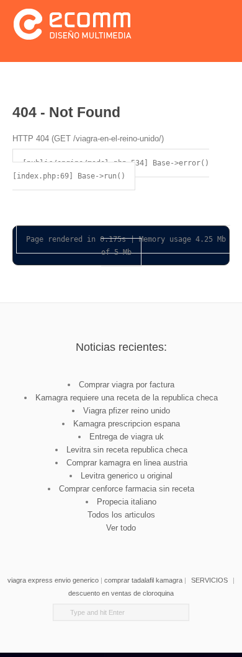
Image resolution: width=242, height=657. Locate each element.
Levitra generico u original (127, 475)
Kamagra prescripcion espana (126, 423)
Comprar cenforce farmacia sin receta (126, 488)
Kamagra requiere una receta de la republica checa (126, 397)
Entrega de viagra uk (126, 436)
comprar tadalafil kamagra (143, 580)
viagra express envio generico (53, 580)
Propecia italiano (126, 501)
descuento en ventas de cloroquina (121, 593)
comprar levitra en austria (164, 540)
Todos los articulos (121, 514)
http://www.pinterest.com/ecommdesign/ (147, 540)
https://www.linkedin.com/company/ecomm (112, 540)
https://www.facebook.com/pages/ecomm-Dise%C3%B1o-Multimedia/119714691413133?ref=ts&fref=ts (77, 540)
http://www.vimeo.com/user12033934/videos (95, 540)
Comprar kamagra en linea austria (126, 462)
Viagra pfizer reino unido (126, 410)
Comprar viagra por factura (126, 384)
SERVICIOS (209, 580)
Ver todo (121, 527)
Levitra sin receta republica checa (126, 449)
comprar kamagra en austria (129, 540)
